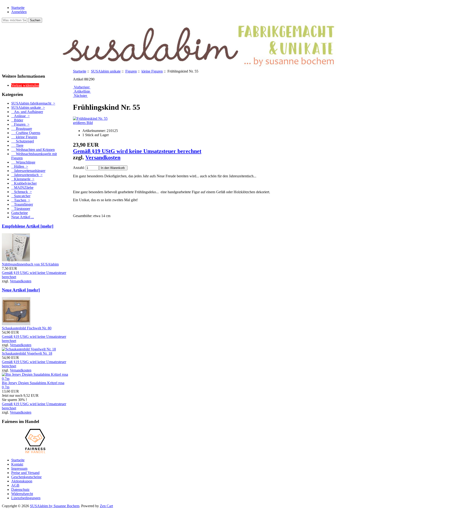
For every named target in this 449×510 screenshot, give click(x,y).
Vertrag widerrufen (25, 85)
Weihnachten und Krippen (33, 150)
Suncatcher (20, 196)
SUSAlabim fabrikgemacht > (33, 103)
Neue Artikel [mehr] (21, 290)
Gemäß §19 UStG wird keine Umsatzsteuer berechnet (137, 151)
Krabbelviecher (24, 183)
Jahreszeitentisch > (27, 175)
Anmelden (19, 12)
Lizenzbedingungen (25, 498)
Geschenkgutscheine (26, 477)
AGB (15, 485)
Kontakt (17, 464)
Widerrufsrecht (22, 494)
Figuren (131, 71)
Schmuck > (21, 192)
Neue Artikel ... (22, 217)
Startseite (18, 8)
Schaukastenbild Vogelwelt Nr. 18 (27, 353)
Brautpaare (21, 129)
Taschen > (20, 200)
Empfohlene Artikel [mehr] (27, 226)
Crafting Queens (25, 133)
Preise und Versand (25, 473)
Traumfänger (22, 204)
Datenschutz (20, 490)
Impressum (19, 468)
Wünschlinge (23, 162)
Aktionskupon (21, 481)
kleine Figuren (152, 71)
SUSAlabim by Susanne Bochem (54, 506)
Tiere (17, 145)
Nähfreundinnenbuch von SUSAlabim (30, 264)
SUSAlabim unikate (106, 71)
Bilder (17, 120)
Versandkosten (20, 281)
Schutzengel (22, 141)
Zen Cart (106, 506)
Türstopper (20, 209)
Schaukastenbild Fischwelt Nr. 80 (26, 328)
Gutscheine (19, 213)
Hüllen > (19, 166)
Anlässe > (20, 116)
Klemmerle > (22, 179)
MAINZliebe (22, 187)
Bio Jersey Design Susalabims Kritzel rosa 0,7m (33, 385)
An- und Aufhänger (27, 112)
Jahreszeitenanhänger (28, 171)
